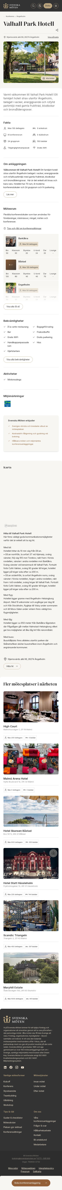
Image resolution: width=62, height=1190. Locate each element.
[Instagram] (16, 1067)
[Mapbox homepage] (10, 525)
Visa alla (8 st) (13, 306)
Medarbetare (40, 1144)
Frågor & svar (40, 1125)
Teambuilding (9, 1095)
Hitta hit (9, 666)
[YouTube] (22, 1067)
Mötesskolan (9, 1122)
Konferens (10, 16)
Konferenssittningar (12, 1132)
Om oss (37, 1111)
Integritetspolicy (46, 1168)
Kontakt (37, 1135)
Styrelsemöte (9, 1091)
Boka (47, 5)
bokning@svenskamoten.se (24, 1158)
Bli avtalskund (40, 1139)
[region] (31, 500)
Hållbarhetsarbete (42, 1130)
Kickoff (6, 1081)
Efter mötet (39, 1091)
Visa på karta (53, 37)
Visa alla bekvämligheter (18, 359)
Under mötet (40, 1086)
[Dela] (57, 30)
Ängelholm (21, 16)
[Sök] (33, 5)
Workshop (8, 1105)
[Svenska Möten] (11, 5)
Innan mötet (39, 1081)
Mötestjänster (41, 1075)
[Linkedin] (5, 1067)
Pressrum (25, 1171)
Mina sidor (13, 1168)
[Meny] (56, 5)
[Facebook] (11, 1067)
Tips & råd (8, 1111)
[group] (31, 706)
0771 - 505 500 (43, 1158)
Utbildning (8, 1100)
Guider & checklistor (13, 1118)
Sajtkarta (37, 1171)
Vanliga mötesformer (14, 1075)
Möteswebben (28, 1168)
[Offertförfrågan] (39, 5)
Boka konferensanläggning (27, 1183)
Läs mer (10, 194)
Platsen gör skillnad (12, 1127)
